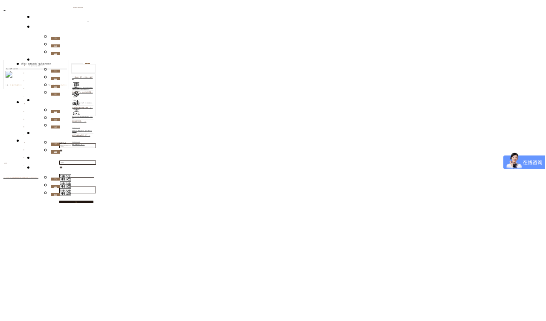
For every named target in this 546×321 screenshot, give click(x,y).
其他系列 (55, 93)
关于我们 (38, 28)
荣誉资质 (55, 45)
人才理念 (55, 186)
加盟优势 (55, 111)
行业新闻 (55, 151)
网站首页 (38, 18)
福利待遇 (55, 194)
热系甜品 (55, 78)
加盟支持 (55, 126)
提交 (76, 201)
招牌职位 (55, 178)
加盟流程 (55, 119)
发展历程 (55, 53)
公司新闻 (55, 143)
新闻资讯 (38, 134)
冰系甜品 (55, 70)
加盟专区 (38, 101)
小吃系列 (55, 86)
